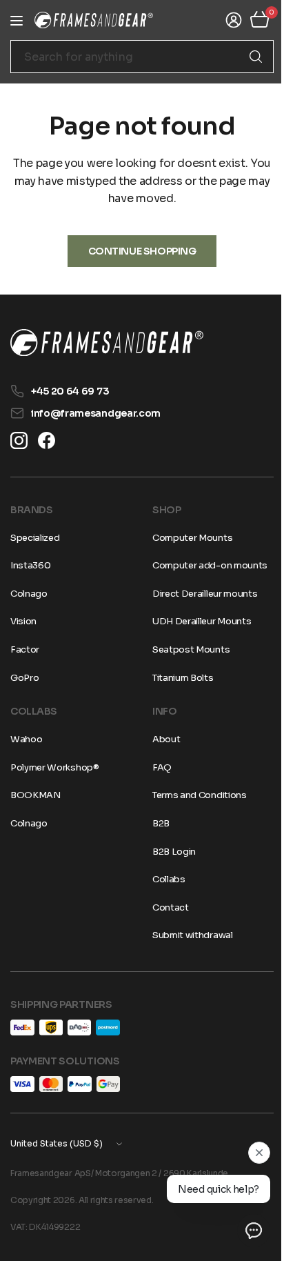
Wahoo (26, 739)
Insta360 (30, 565)
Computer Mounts (187, 538)
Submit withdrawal (188, 935)
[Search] (245, 56)
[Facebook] (46, 440)
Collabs (164, 879)
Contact (166, 907)
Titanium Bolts (178, 678)
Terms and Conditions (195, 795)
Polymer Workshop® (54, 767)
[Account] (223, 20)
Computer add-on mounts (205, 565)
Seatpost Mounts (186, 649)
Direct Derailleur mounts (200, 593)
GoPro (24, 678)
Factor (24, 649)
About (161, 739)
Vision (23, 621)
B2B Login (169, 851)
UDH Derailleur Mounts (197, 621)
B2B (156, 823)
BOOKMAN (35, 795)
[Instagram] (19, 440)
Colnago (29, 593)
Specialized (34, 538)
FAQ (157, 767)
